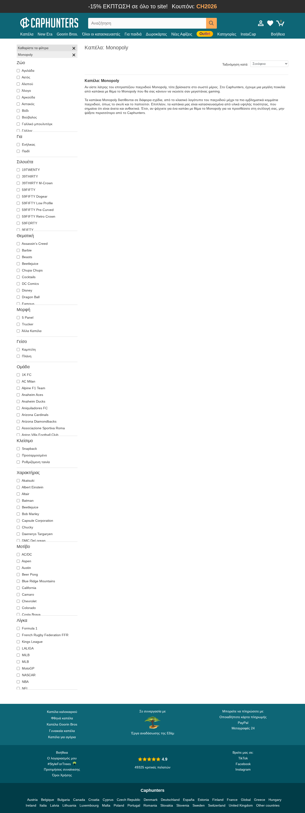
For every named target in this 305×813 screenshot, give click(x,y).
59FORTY (29, 223)
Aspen (26, 561)
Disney (26, 290)
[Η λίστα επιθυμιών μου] (270, 23)
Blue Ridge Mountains (38, 581)
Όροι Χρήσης (62, 775)
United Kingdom (241, 805)
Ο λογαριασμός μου (62, 758)
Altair (25, 494)
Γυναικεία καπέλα (62, 731)
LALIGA (27, 648)
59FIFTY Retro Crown (38, 216)
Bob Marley (30, 514)
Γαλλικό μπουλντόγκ (36, 124)
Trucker (27, 324)
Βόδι (25, 110)
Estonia (203, 800)
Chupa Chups (32, 270)
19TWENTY (30, 170)
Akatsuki (27, 480)
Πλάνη (26, 356)
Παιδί (25, 151)
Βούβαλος (29, 117)
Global (246, 800)
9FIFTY (27, 230)
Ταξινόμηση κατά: (235, 64)
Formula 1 (29, 628)
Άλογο (26, 90)
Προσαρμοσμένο (34, 455)
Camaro (27, 594)
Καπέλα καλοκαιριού (62, 712)
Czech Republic (128, 800)
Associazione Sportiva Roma (43, 428)
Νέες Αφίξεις (181, 34)
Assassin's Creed (34, 243)
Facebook (243, 764)
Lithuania (69, 805)
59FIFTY (28, 190)
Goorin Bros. (67, 34)
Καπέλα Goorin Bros (62, 724)
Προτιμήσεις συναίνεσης (62, 769)
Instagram (243, 769)
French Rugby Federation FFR (44, 635)
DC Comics (30, 284)
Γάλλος (27, 131)
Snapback (29, 448)
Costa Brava (31, 614)
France (232, 800)
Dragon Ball (30, 297)
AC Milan (28, 381)
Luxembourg (89, 805)
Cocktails (28, 277)
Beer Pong (29, 574)
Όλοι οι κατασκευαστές (101, 34)
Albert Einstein (32, 487)
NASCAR (28, 675)
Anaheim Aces (32, 395)
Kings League (32, 642)
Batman (27, 500)
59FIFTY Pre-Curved (37, 210)
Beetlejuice (29, 264)
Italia (43, 805)
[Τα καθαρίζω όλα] (73, 49)
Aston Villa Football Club (39, 435)
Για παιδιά (133, 34)
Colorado (28, 608)
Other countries (268, 805)
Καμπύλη (28, 349)
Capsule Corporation (37, 520)
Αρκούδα (28, 97)
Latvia (54, 805)
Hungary (275, 800)
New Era (45, 34)
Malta (106, 805)
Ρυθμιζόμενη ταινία (35, 462)
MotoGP (27, 668)
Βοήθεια (278, 34)
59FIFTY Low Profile (37, 203)
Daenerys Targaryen (37, 534)
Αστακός (28, 104)
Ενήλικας (28, 144)
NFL (24, 688)
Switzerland (216, 805)
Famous (27, 304)
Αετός (25, 77)
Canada (79, 800)
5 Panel (27, 317)
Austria (32, 800)
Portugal (133, 805)
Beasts (26, 257)
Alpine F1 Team (33, 388)
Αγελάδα (27, 70)
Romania (150, 805)
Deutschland (170, 800)
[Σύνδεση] (261, 23)
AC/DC (26, 554)
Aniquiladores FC (34, 408)
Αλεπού (27, 84)
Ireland (31, 805)
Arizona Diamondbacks (38, 421)
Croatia (93, 800)
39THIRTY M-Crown (37, 183)
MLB (25, 662)
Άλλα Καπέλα (31, 331)
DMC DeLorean (33, 540)
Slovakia (166, 805)
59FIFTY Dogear (34, 196)
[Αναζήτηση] (211, 23)
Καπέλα (26, 34)
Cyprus (108, 800)
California (28, 588)
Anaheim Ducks (33, 401)
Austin (26, 568)
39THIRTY (29, 176)
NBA (25, 682)
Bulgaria (63, 800)
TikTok (243, 758)
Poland (119, 805)
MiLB (25, 655)
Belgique (47, 800)
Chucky (27, 527)
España (188, 800)
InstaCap (248, 34)
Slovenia (182, 805)
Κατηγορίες (226, 34)
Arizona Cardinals (34, 415)
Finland (218, 800)
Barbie (26, 250)
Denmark (151, 800)
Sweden (199, 805)
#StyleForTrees (60, 764)
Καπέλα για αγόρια (62, 737)
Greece (259, 800)
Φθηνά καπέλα (62, 718)
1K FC (26, 375)
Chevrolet (28, 601)
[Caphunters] (62, 22)
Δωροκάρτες (156, 34)
